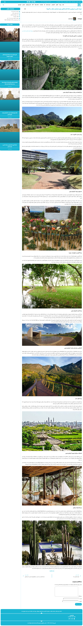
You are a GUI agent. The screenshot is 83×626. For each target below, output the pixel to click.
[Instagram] (31, 1)
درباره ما (62, 1)
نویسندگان (73, 1)
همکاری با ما (66, 1)
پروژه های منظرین (13, 14)
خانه (79, 1)
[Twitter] (32, 1)
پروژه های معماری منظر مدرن (27, 31)
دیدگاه (80, 596)
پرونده (60, 4)
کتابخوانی (53, 4)
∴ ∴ (52, 571)
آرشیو (77, 1)
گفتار (33, 4)
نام (81, 599)
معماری (23, 4)
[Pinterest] (27, 1)
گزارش (57, 4)
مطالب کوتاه (37, 4)
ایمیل (80, 601)
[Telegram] (29, 1)
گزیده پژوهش (28, 4)
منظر (63, 4)
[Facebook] (34, 1)
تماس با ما (58, 1)
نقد (44, 4)
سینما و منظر (48, 4)
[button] (3, 5)
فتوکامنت (41, 4)
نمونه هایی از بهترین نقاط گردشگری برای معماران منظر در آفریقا (64, 9)
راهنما (70, 1)
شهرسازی (19, 4)
